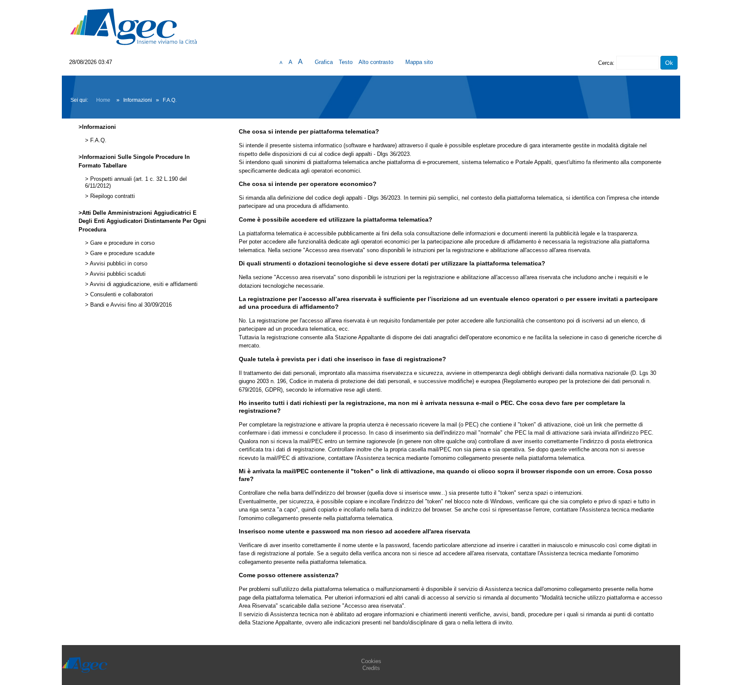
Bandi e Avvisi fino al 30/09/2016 (130, 305)
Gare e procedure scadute (121, 253)
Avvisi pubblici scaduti (117, 274)
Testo (346, 62)
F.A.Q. (97, 140)
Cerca (605, 63)
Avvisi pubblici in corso (117, 264)
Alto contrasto (376, 62)
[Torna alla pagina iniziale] (133, 26)
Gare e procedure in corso (121, 243)
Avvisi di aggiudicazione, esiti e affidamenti (143, 284)
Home (103, 100)
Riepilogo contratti (111, 196)
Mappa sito (419, 62)
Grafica (324, 62)
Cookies (371, 661)
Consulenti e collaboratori (120, 295)
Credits (371, 668)
